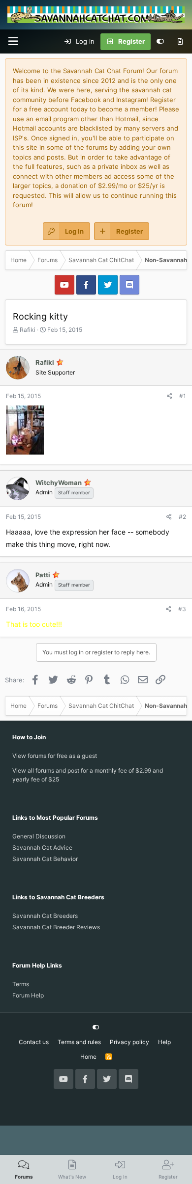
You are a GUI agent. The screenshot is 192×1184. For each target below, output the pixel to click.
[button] (13, 41)
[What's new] (180, 42)
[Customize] (160, 42)
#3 (182, 609)
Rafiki (27, 329)
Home (88, 1056)
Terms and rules (79, 1042)
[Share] (169, 396)
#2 (182, 516)
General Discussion (38, 836)
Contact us (34, 1042)
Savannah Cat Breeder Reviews (56, 927)
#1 (182, 396)
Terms (20, 984)
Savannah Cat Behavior (45, 858)
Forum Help (28, 995)
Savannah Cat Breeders (45, 915)
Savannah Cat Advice (42, 847)
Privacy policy (129, 1042)
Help (164, 1042)
